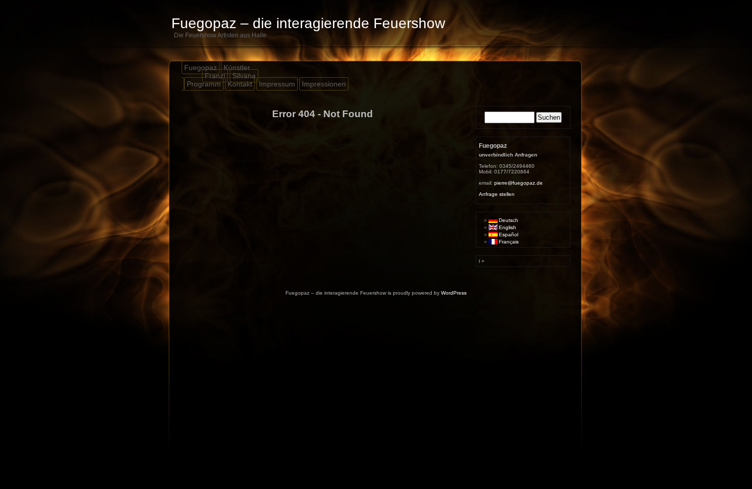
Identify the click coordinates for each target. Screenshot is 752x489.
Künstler (237, 67)
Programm (204, 84)
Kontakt (240, 84)
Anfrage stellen (497, 194)
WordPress (454, 293)
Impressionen (324, 84)
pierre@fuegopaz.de (518, 183)
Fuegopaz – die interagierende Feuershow (308, 23)
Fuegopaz (200, 67)
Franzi (215, 76)
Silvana (244, 76)
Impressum (277, 84)
